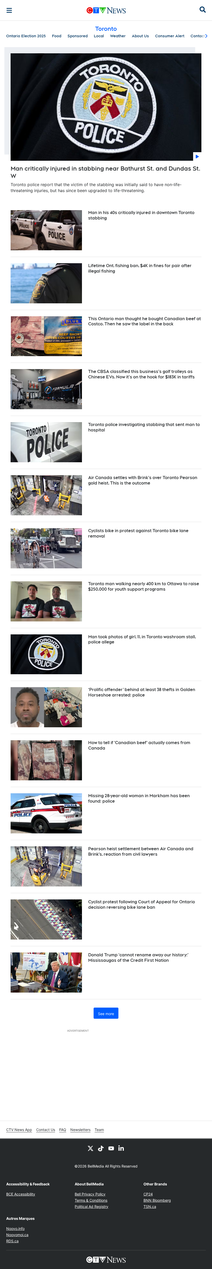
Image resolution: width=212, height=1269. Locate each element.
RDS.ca (12, 1241)
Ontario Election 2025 (26, 36)
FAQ (62, 1129)
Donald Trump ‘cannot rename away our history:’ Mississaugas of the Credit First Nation (138, 957)
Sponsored (77, 36)
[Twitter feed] (90, 1148)
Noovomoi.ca (17, 1235)
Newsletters (80, 1129)
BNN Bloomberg (157, 1200)
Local (99, 36)
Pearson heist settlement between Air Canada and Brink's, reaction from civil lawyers (140, 851)
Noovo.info (15, 1228)
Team (99, 1129)
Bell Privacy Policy (90, 1194)
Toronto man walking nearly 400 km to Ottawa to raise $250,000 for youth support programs (143, 586)
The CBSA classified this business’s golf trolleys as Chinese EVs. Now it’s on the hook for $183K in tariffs (141, 374)
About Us (140, 36)
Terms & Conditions (91, 1200)
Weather (118, 36)
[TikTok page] (101, 1148)
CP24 (148, 1194)
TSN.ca (149, 1206)
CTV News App (19, 1129)
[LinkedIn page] (121, 1148)
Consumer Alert (169, 36)
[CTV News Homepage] (106, 10)
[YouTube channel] (111, 1148)
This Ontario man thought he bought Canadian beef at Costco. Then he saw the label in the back (144, 321)
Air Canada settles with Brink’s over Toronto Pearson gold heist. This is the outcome (142, 480)
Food (56, 36)
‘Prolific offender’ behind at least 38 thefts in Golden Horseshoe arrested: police (141, 692)
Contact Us (45, 1129)
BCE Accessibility (20, 1194)
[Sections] (9, 10)
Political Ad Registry (91, 1206)
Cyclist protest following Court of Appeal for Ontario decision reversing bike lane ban (141, 904)
